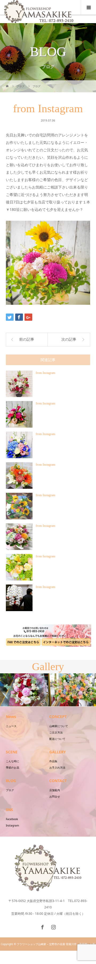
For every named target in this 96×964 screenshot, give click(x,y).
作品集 (53, 761)
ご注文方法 (56, 732)
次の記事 (68, 339)
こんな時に (12, 761)
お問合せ (54, 796)
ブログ (10, 790)
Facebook (12, 819)
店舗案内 (54, 790)
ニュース (11, 726)
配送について (57, 739)
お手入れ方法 (57, 767)
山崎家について (58, 726)
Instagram (12, 825)
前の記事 (26, 339)
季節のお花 (12, 767)
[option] (24, 690)
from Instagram (45, 373)
